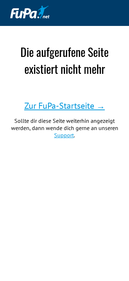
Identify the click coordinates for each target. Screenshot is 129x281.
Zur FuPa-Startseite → (64, 105)
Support (64, 135)
